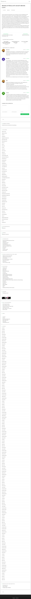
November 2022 (4, 377)
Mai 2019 (3, 442)
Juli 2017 (3, 477)
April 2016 (3, 501)
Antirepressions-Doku (5, 242)
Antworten (27, 49)
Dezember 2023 (4, 361)
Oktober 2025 (4, 340)
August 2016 (3, 495)
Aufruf (3, 134)
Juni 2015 (3, 517)
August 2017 (3, 476)
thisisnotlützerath (4, 209)
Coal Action (4, 272)
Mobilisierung (4, 176)
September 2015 (4, 512)
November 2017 (4, 471)
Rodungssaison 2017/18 (5, 193)
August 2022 (3, 382)
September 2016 (4, 493)
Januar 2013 (3, 563)
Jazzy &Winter (4, 166)
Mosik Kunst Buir (5, 309)
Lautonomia (4, 283)
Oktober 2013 (4, 549)
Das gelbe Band (5, 273)
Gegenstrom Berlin (5, 276)
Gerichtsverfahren (4, 155)
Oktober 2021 (4, 396)
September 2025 (4, 342)
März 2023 (3, 372)
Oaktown (3, 182)
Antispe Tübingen (5, 586)
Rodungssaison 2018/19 (5, 195)
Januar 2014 (3, 544)
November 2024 (4, 353)
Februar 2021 (4, 409)
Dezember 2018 (4, 450)
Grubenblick (3, 158)
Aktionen (3, 131)
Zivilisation (3, 222)
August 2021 (3, 399)
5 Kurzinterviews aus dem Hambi (15, 42)
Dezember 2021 (4, 393)
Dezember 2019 (4, 431)
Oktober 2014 (4, 530)
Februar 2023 (4, 374)
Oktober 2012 (4, 568)
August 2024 (3, 358)
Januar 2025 (3, 350)
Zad (2, 220)
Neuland (3, 179)
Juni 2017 (3, 479)
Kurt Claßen (3, 171)
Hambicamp (3, 163)
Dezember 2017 (4, 469)
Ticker (3, 211)
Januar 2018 (3, 468)
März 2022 (3, 388)
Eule (2, 144)
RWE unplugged (5, 284)
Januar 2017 (3, 487)
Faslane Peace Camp (6, 260)
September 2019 (4, 436)
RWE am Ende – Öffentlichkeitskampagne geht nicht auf (6, 42)
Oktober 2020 (4, 415)
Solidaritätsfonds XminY (6, 322)
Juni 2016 (3, 498)
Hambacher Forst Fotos (6, 307)
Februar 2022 (4, 390)
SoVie (3, 286)
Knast (2, 168)
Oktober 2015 (4, 511)
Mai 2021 (3, 404)
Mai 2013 (3, 557)
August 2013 (3, 552)
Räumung (3, 185)
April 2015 (3, 520)
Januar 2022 (3, 391)
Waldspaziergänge (4, 217)
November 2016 (4, 490)
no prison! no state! (5, 249)
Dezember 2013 (4, 546)
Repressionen (4, 190)
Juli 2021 (3, 401)
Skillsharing (3, 198)
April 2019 (3, 444)
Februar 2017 (4, 485)
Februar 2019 (4, 447)
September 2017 (4, 474)
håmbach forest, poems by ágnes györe (8, 306)
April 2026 (3, 331)
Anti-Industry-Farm (5, 585)
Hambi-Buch (3, 160)
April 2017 (3, 482)
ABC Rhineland (5, 250)
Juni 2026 (3, 329)
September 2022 (4, 380)
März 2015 (3, 522)
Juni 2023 (3, 369)
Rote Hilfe (4, 248)
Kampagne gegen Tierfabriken (7, 587)
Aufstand (3, 136)
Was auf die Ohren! (24, 41)
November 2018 (4, 452)
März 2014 (3, 541)
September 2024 (4, 356)
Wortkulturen (4, 287)
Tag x (2, 206)
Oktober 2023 (4, 364)
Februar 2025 (4, 348)
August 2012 (3, 571)
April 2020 (3, 425)
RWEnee (4, 285)
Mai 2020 (3, 423)
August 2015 (3, 514)
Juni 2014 (3, 536)
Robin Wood (4, 321)
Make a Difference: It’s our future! (7, 308)
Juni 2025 (3, 345)
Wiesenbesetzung (4, 219)
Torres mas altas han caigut (6, 262)
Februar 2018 (4, 466)
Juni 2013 (3, 555)
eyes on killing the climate (6, 305)
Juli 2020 (3, 420)
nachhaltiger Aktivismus (5, 177)
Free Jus (3, 150)
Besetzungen (3, 139)
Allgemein (3, 133)
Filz (2, 147)
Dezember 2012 (4, 565)
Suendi (3, 203)
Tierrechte (3, 212)
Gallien (3, 152)
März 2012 (3, 579)
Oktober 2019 (4, 434)
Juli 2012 (3, 573)
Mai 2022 (3, 385)
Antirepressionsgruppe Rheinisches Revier (8, 240)
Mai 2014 (3, 538)
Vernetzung (3, 214)
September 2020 (4, 417)
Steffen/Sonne (4, 201)
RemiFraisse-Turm (4, 187)
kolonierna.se (4, 261)
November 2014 (4, 528)
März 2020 (3, 426)
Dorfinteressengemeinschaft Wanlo (7, 274)
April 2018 (3, 463)
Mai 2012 (3, 576)
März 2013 (3, 560)
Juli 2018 (3, 458)
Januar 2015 (3, 525)
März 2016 (3, 503)
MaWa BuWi (3, 174)
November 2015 (4, 509)
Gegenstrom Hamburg (6, 277)
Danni (3, 142)
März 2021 (3, 407)
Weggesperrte (4, 241)
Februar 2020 (4, 428)
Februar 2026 (4, 334)
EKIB (3, 275)
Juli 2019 (3, 439)
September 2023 (4, 366)
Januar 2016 (3, 506)
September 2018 (4, 455)
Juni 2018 (3, 460)
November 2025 (4, 339)
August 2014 (3, 533)
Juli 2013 (3, 554)
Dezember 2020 (4, 412)
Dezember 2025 (4, 337)
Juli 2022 (3, 383)
